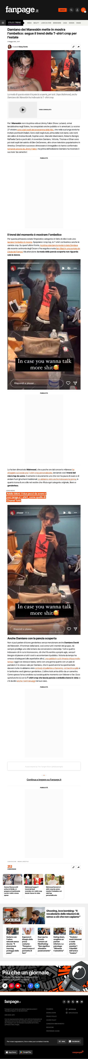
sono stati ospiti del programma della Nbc (35, 129)
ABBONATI (62, 10)
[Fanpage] (13, 1002)
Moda (29, 23)
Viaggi (78, 23)
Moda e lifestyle (23, 861)
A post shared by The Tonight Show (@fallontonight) (44, 767)
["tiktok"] (5, 985)
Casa (65, 23)
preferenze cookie (53, 1031)
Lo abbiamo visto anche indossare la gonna (57, 479)
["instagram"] (11, 985)
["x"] (24, 985)
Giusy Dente (23, 47)
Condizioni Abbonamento (55, 1023)
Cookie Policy (51, 1020)
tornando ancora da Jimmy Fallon (22, 149)
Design (71, 23)
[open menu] (3, 23)
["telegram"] (37, 985)
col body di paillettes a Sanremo (49, 668)
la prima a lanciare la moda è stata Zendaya (59, 245)
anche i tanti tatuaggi (26, 681)
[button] (78, 47)
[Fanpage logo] (19, 10)
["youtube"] (17, 985)
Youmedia (49, 1009)
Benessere (57, 23)
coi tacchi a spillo (71, 668)
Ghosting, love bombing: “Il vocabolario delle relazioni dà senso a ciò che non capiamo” (63, 913)
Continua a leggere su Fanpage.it (44, 779)
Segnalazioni (51, 1013)
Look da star (46, 23)
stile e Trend (14, 22)
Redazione (50, 1027)
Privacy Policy (51, 1016)
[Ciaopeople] (77, 1053)
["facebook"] (30, 985)
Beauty (36, 23)
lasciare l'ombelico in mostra (19, 242)
